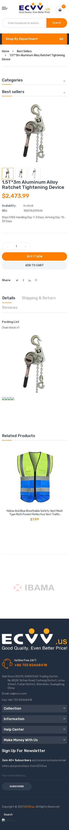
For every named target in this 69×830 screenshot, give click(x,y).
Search (8, 814)
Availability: (9, 205)
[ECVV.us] (34, 6)
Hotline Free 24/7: (25, 660)
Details (8, 298)
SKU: (4, 210)
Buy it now (34, 256)
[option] (7, 173)
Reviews (10, 307)
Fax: (4, 700)
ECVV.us (29, 806)
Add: (4, 676)
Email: (5, 693)
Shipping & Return (39, 298)
